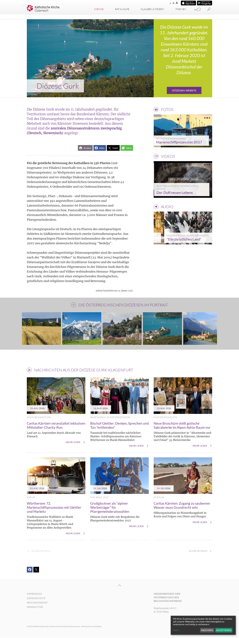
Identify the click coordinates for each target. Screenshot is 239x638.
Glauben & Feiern (152, 9)
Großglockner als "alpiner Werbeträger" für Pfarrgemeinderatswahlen (109, 507)
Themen (180, 9)
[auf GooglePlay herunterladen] (204, 3)
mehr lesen (73, 442)
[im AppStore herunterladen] (188, 3)
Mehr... (176, 630)
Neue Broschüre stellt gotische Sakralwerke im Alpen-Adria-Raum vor (182, 425)
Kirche (99, 9)
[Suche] (209, 9)
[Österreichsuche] (197, 9)
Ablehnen (207, 630)
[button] (85, 148)
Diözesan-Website (184, 90)
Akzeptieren (223, 630)
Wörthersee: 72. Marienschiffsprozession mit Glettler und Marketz (54, 507)
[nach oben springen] (119, 585)
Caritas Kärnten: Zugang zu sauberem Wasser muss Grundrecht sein (182, 505)
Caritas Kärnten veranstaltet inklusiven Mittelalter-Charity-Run (56, 425)
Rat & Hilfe (122, 9)
